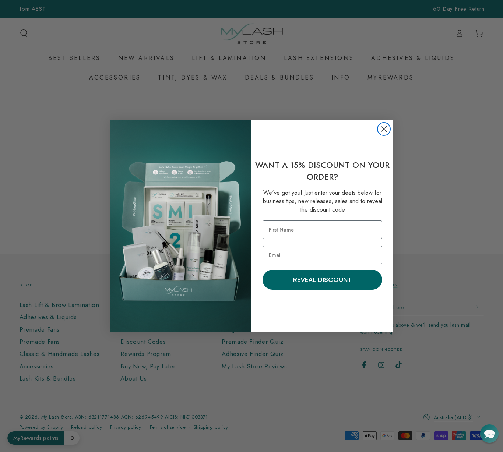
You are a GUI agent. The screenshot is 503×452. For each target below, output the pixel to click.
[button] (489, 433)
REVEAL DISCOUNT (322, 279)
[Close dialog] (383, 129)
